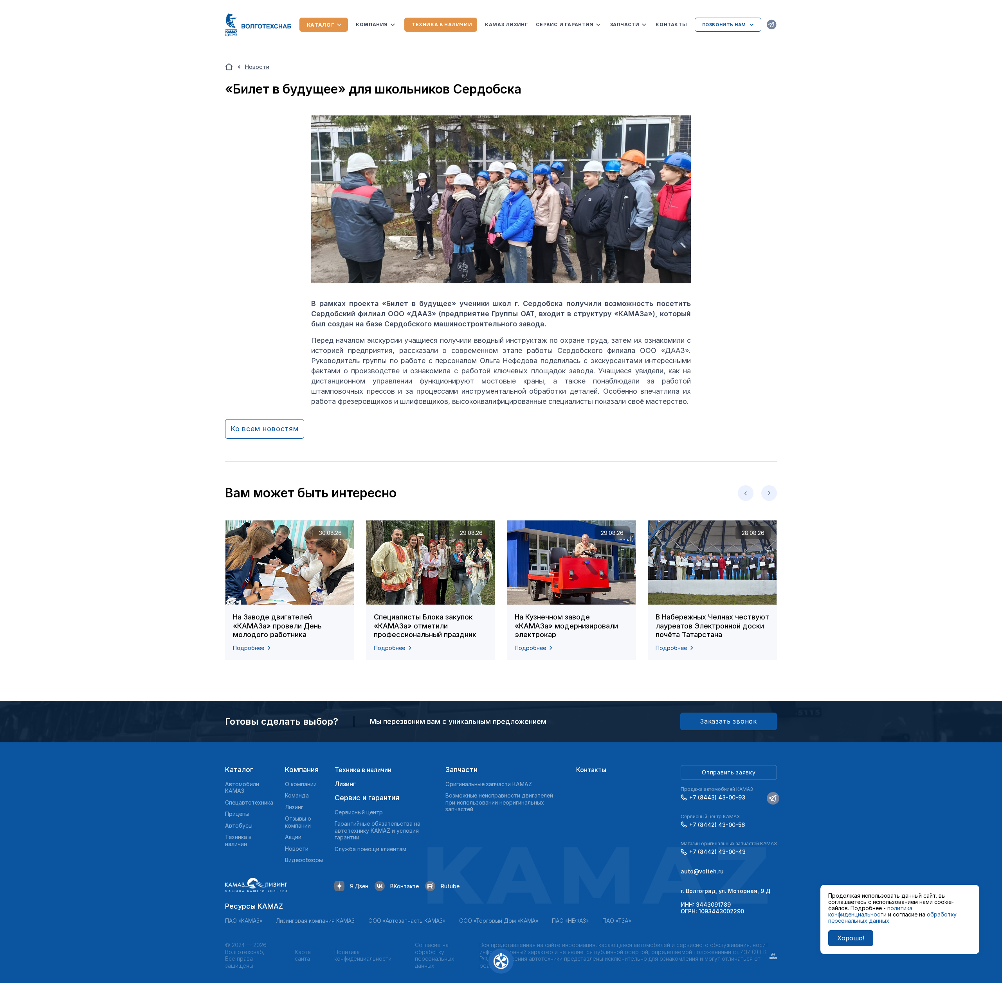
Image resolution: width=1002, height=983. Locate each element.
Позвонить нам (724, 24)
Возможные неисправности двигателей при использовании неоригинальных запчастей (499, 802)
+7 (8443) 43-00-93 (717, 797)
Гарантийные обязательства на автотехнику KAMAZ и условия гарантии (377, 830)
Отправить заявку (728, 772)
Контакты (671, 24)
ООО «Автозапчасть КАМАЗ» (406, 920)
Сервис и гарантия (564, 24)
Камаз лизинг (506, 24)
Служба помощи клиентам (370, 849)
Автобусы (238, 825)
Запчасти (625, 24)
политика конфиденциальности (870, 911)
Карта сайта (303, 955)
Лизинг (294, 807)
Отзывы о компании (298, 822)
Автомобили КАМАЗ (242, 787)
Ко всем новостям (265, 429)
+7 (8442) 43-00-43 (717, 851)
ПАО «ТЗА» (616, 920)
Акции (293, 837)
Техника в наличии (442, 24)
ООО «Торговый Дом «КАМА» (498, 920)
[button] (745, 493)
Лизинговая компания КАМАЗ (315, 920)
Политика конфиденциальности (362, 955)
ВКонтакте (404, 886)
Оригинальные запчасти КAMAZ (488, 784)
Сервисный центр (359, 812)
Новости (296, 848)
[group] (289, 590)
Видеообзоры (304, 860)
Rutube (450, 886)
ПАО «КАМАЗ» (243, 920)
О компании (301, 784)
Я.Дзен (359, 886)
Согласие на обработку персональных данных (434, 955)
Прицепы (237, 813)
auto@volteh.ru (702, 871)
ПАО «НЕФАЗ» (570, 920)
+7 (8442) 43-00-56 (717, 824)
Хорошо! (850, 938)
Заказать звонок (728, 721)
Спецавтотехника (249, 802)
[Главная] (229, 66)
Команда (297, 795)
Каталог (321, 25)
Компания (372, 24)
